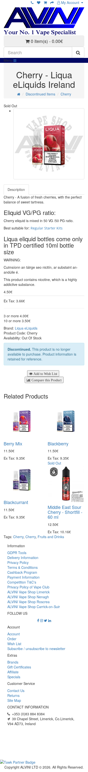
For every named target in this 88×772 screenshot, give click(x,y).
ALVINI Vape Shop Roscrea (28, 601)
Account (13, 633)
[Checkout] (52, 2)
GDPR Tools (16, 552)
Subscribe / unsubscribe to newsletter (36, 648)
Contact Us (15, 690)
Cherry (66, 94)
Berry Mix (13, 443)
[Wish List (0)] (38, 2)
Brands (12, 662)
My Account (70, 2)
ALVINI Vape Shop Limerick (28, 591)
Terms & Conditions (22, 567)
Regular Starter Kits (47, 228)
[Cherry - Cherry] (48, 143)
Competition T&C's (21, 582)
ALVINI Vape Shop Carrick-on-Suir (33, 606)
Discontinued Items (40, 94)
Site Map (14, 700)
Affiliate (13, 671)
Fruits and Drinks (51, 536)
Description (16, 189)
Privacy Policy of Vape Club (28, 587)
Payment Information (23, 577)
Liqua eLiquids (26, 328)
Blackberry (58, 443)
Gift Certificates (19, 667)
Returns (13, 695)
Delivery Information (22, 557)
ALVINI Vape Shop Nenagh (28, 596)
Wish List (14, 643)
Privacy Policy (18, 562)
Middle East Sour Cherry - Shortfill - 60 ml (65, 512)
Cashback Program (22, 572)
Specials (13, 676)
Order (11, 638)
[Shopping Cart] (45, 2)
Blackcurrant (16, 502)
